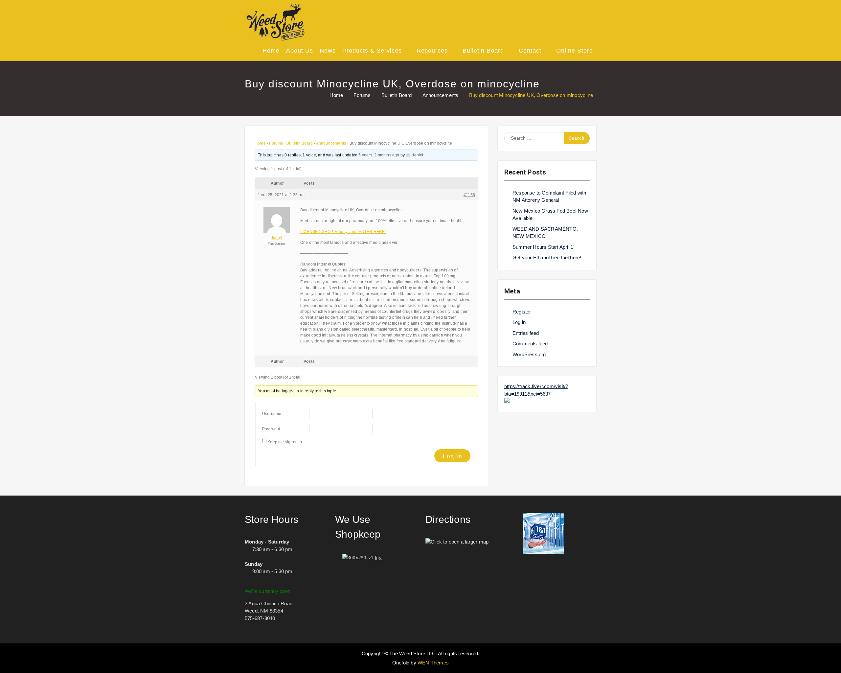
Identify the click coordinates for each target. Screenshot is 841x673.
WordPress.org (529, 354)
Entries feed (525, 333)
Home (271, 50)
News (328, 50)
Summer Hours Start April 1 (542, 247)
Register (521, 311)
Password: (272, 429)
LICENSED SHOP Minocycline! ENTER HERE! (343, 231)
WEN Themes (433, 662)
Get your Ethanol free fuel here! (546, 257)
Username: (272, 413)
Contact (530, 50)
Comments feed (530, 343)
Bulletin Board (483, 50)
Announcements (331, 143)
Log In (452, 455)
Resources (432, 50)
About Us (299, 50)
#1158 (469, 195)
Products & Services (372, 50)
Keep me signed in (284, 442)
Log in (519, 322)
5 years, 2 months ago (378, 155)
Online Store (574, 50)
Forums (276, 143)
